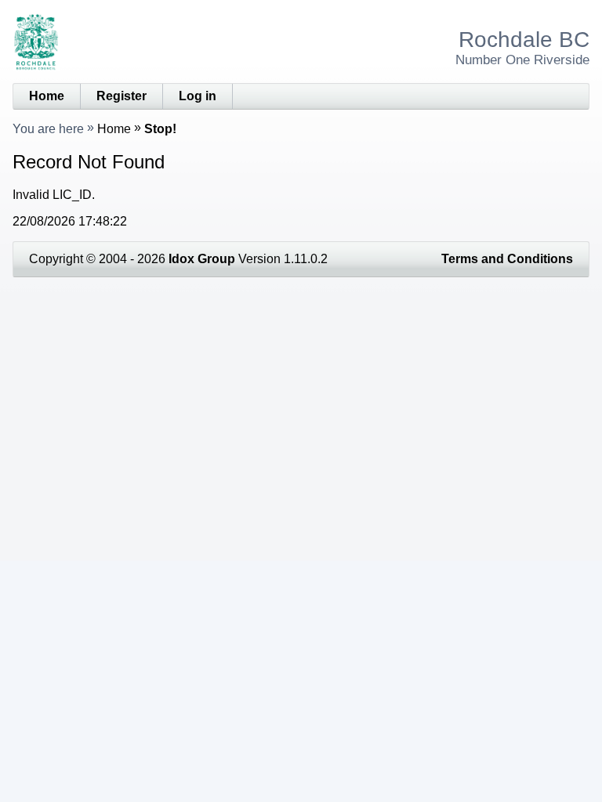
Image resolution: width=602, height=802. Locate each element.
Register (121, 96)
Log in (197, 96)
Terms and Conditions (507, 259)
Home (46, 96)
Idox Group (202, 259)
